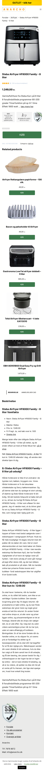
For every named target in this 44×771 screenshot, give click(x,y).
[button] (38, 30)
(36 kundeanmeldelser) (20, 83)
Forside (5, 17)
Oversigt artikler (13, 737)
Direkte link (11, 434)
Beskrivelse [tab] (13, 392)
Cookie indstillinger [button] (31, 764)
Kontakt (10, 733)
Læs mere (18, 764)
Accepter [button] (22, 767)
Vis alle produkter (14, 730)
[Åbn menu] (40, 9)
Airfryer (14, 17)
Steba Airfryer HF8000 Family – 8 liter (22, 454)
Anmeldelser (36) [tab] (28, 392)
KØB (22, 134)
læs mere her (27, 106)
